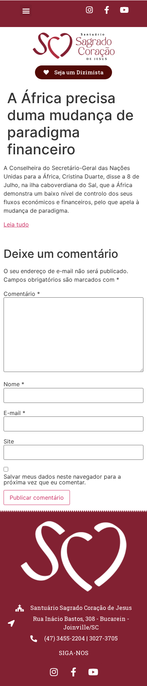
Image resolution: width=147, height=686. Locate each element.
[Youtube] (124, 10)
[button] (26, 10)
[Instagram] (54, 672)
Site (9, 441)
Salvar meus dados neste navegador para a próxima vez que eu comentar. (62, 479)
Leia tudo (16, 224)
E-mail (14, 413)
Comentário (22, 294)
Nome (14, 384)
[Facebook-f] (107, 10)
